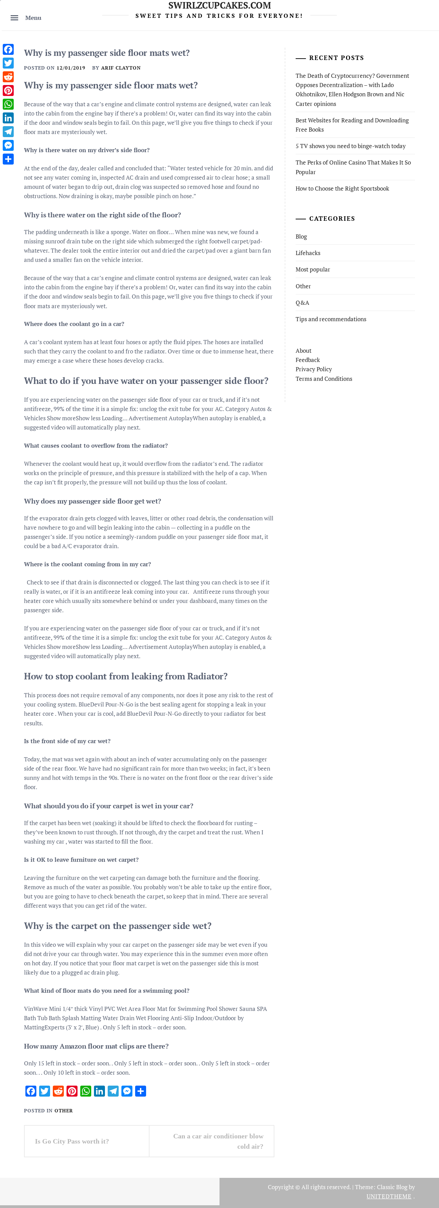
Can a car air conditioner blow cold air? (218, 1141)
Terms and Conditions (324, 379)
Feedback (308, 360)
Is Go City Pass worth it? (72, 1141)
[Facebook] (8, 49)
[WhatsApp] (8, 104)
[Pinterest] (8, 90)
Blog (301, 236)
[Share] (8, 159)
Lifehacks (308, 253)
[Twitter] (8, 63)
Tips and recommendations (331, 319)
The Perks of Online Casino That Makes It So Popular (353, 167)
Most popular (313, 269)
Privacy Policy (314, 369)
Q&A (302, 302)
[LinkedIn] (8, 118)
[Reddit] (8, 77)
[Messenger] (8, 145)
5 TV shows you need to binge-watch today (351, 146)
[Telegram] (8, 131)
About (303, 350)
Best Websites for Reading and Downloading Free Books (352, 124)
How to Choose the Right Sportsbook (342, 188)
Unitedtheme (389, 1196)
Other (64, 1110)
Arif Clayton (121, 67)
